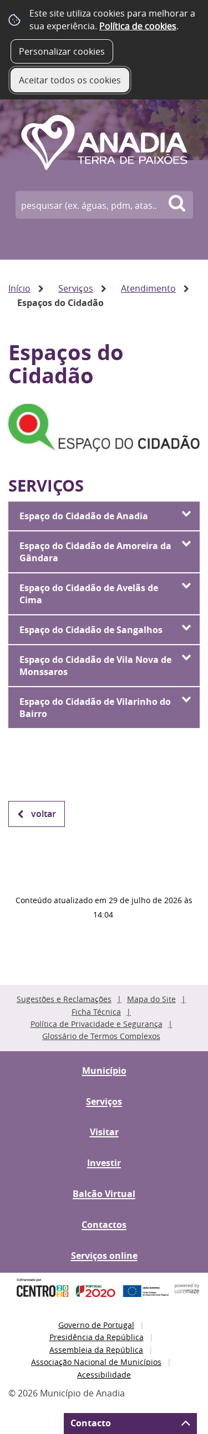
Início (19, 288)
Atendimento (148, 288)
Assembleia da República (96, 1350)
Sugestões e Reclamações (64, 999)
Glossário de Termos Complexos (101, 1036)
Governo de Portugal (96, 1325)
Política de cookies (137, 26)
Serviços (75, 288)
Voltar (43, 814)
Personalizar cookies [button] (62, 51)
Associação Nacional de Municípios (96, 1362)
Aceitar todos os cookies (70, 80)
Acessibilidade (104, 1374)
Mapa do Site (151, 999)
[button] (104, 516)
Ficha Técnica (96, 1011)
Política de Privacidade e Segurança (97, 1024)
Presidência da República (96, 1337)
